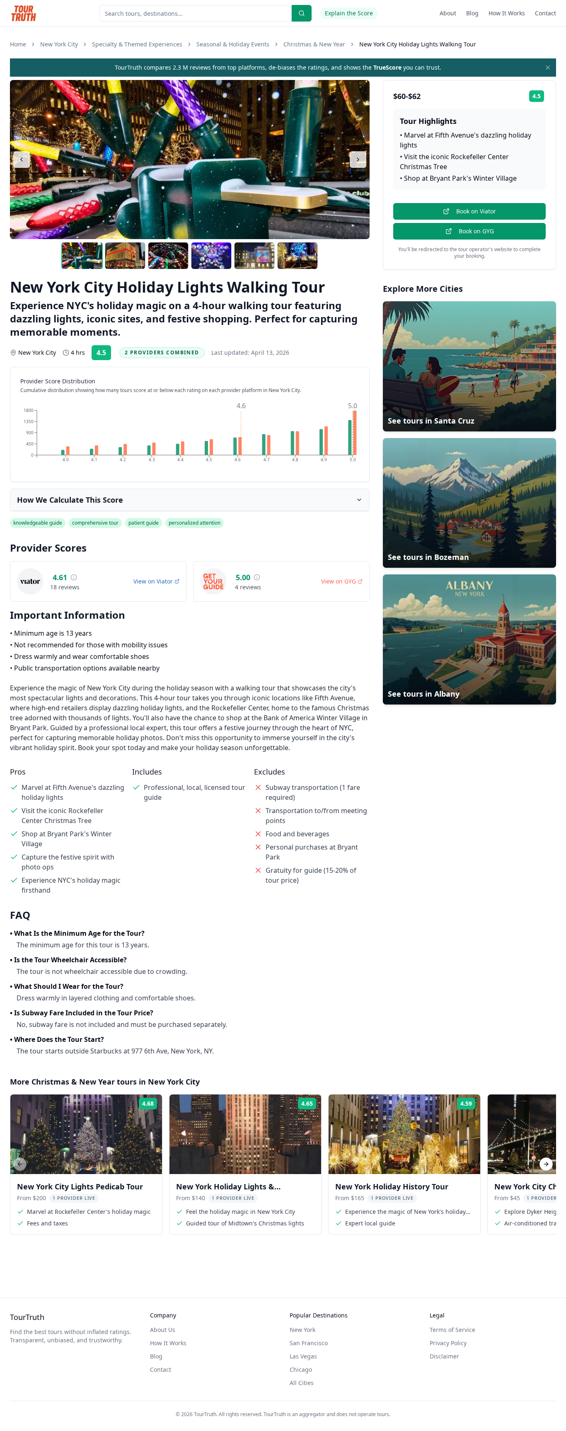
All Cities (302, 1383)
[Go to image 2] (125, 255)
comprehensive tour (95, 522)
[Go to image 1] (82, 255)
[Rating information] (73, 577)
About (448, 13)
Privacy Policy (448, 1343)
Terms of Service (452, 1330)
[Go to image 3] (168, 255)
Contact (545, 13)
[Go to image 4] (211, 255)
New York (302, 1330)
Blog (472, 13)
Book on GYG (476, 231)
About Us (162, 1330)
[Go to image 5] (254, 255)
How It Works (507, 13)
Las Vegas (303, 1356)
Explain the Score (349, 13)
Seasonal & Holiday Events (232, 44)
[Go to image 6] (297, 255)
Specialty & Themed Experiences (137, 44)
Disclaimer (444, 1356)
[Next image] (358, 159)
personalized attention (194, 522)
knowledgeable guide (37, 522)
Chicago (301, 1369)
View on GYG (338, 581)
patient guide (143, 522)
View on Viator (153, 581)
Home (18, 44)
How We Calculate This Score (70, 500)
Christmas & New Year (314, 44)
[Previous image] (21, 159)
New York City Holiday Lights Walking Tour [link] (417, 44)
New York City (59, 44)
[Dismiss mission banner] (548, 68)
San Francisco (309, 1343)
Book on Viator (476, 211)
